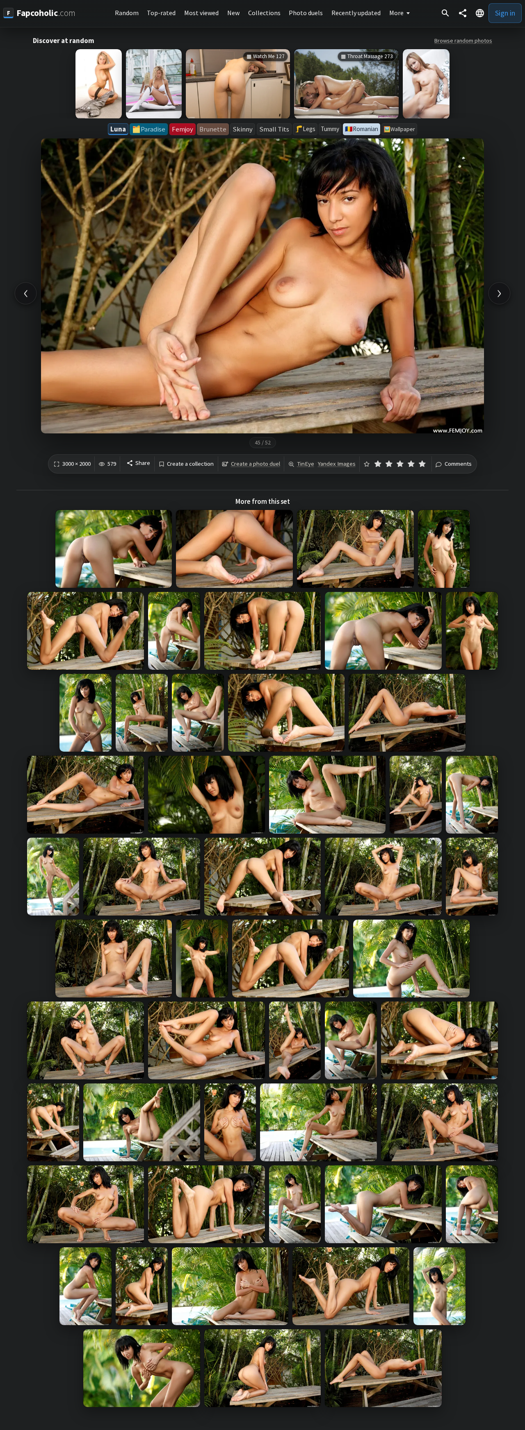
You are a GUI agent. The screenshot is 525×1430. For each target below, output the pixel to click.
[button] (479, 13)
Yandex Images (337, 463)
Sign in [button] (505, 13)
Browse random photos (463, 40)
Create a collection (190, 463)
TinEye (305, 463)
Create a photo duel (255, 463)
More (396, 13)
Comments (458, 463)
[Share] (462, 13)
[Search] (445, 13)
